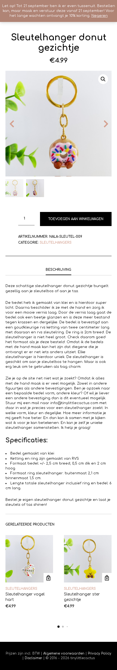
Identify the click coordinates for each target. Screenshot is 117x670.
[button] (103, 79)
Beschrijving (58, 270)
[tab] (58, 270)
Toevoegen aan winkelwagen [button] (48, 577)
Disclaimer (34, 658)
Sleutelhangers (56, 242)
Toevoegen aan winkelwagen (75, 219)
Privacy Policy (99, 653)
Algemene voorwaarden (63, 653)
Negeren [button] (99, 16)
